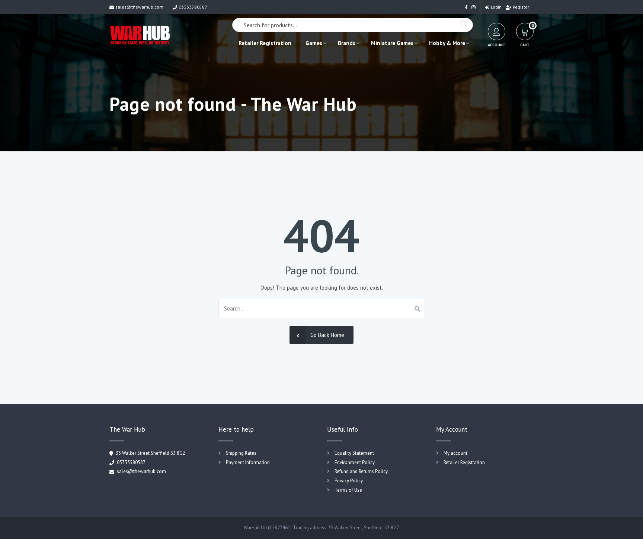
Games (313, 43)
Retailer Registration (265, 43)
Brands (346, 43)
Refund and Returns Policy (361, 471)
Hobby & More (447, 43)
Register (521, 7)
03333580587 (193, 7)
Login (496, 7)
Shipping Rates (241, 453)
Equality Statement (354, 453)
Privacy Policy (349, 480)
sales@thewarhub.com (139, 7)
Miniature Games (392, 43)
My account (455, 453)
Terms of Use (348, 490)
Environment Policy (355, 462)
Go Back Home (327, 334)
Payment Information (248, 462)
